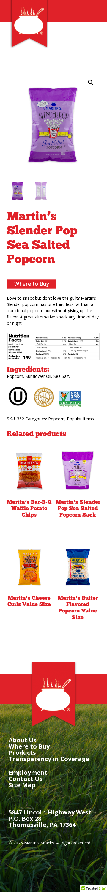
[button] (90, 82)
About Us (23, 740)
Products (22, 753)
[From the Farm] (29, 47)
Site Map (22, 785)
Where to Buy (29, 746)
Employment (28, 772)
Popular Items (80, 418)
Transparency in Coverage (49, 759)
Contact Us (26, 779)
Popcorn (56, 418)
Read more (29, 530)
